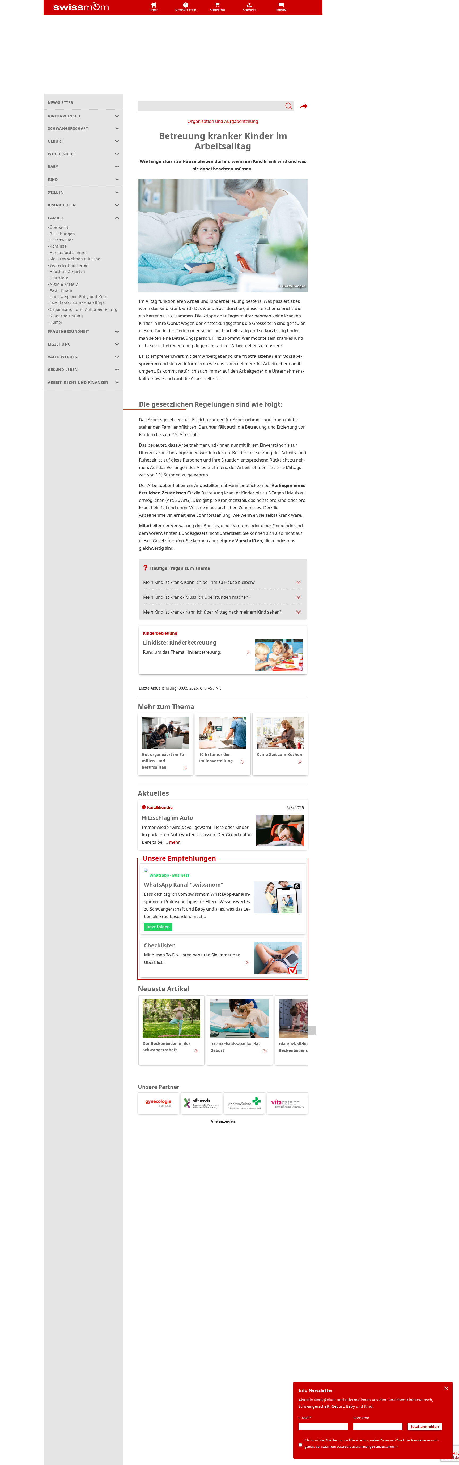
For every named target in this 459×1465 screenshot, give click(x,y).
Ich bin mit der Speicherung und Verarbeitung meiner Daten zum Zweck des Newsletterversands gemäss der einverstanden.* (372, 1443)
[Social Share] (304, 106)
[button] (154, 7)
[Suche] (216, 106)
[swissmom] (93, 7)
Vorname (361, 1417)
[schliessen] (446, 1388)
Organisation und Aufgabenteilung (223, 121)
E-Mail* (305, 1417)
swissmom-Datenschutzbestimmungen (348, 1447)
